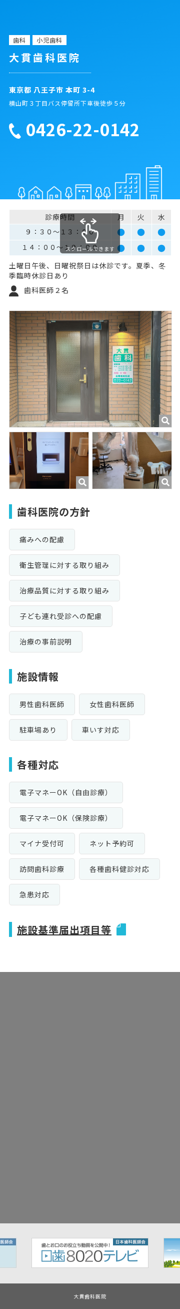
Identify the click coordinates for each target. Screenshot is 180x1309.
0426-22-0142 (83, 129)
